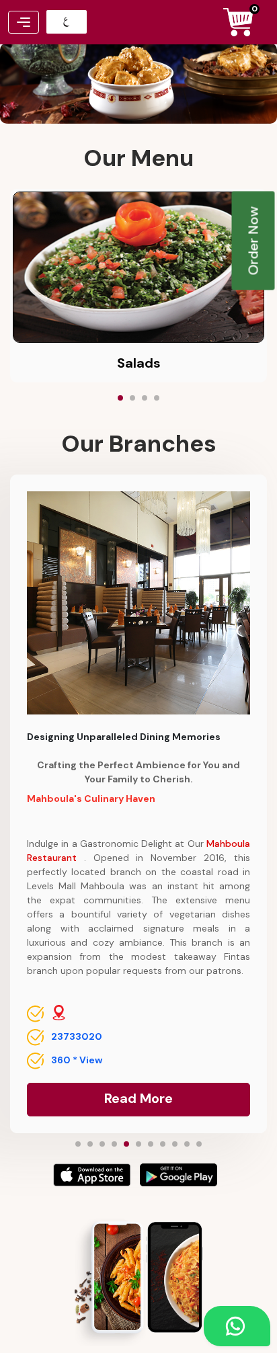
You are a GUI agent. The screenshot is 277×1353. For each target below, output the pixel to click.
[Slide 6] (138, 1144)
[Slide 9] (174, 1144)
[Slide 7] (150, 1144)
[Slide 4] (156, 397)
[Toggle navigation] (23, 22)
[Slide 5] (126, 1144)
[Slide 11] (199, 1144)
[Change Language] (66, 21)
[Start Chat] (237, 1326)
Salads (139, 363)
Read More (138, 1098)
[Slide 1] (120, 397)
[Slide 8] (162, 1144)
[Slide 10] (187, 1144)
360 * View (76, 1060)
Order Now (253, 241)
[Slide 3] (144, 397)
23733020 (76, 1036)
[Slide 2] (132, 397)
